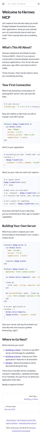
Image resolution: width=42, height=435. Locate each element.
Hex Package (11, 420)
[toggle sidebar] (3, 3)
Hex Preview (21, 420)
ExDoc (17, 428)
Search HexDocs (12, 423)
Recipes (9, 363)
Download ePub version (28, 423)
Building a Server (13, 356)
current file (31, 420)
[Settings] (38, 4)
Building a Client (13, 350)
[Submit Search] (9, 4)
